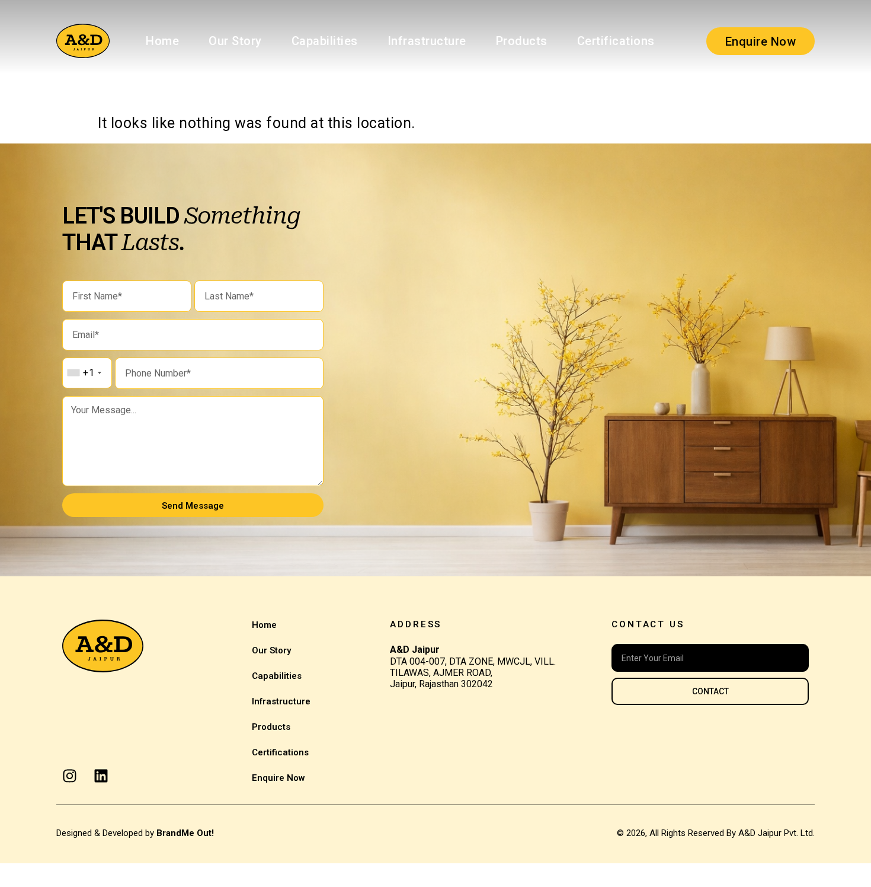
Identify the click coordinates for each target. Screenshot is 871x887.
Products (521, 41)
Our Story (235, 41)
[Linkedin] (101, 775)
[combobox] (84, 373)
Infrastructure (427, 41)
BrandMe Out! (185, 833)
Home (162, 41)
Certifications (616, 41)
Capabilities (325, 41)
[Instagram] (69, 775)
